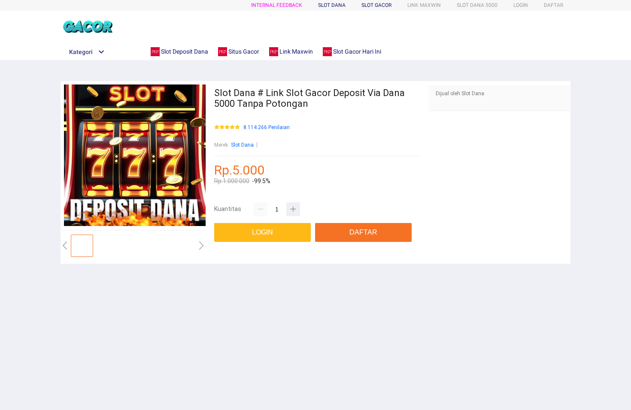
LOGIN (520, 5)
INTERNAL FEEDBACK (276, 5)
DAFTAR (553, 5)
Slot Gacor (376, 5)
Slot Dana (242, 145)
